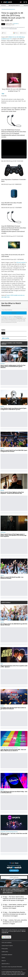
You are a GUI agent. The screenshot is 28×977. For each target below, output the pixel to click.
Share (5, 32)
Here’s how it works (13, 28)
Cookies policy (5, 951)
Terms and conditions (7, 942)
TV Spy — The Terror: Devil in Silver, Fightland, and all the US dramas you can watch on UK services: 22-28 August (15, 898)
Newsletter (24, 32)
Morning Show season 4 (14, 5)
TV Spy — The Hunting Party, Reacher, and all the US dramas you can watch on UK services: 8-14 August (14, 914)
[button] (2, 2)
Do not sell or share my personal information (12, 966)
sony (3, 333)
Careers (3, 957)
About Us (4, 960)
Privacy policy (5, 948)
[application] (14, 148)
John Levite (9, 23)
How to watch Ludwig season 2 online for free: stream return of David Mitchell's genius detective (15, 890)
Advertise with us (6, 963)
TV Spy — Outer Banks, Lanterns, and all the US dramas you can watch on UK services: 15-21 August (15, 906)
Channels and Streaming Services (8, 9)
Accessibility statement (7, 954)
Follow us (16, 32)
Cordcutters (15, 23)
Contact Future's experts (7, 945)
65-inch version (21, 262)
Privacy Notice (19, 318)
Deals (3, 24)
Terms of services (17, 316)
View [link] (3, 93)
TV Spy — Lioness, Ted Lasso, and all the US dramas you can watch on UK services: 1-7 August (15, 921)
